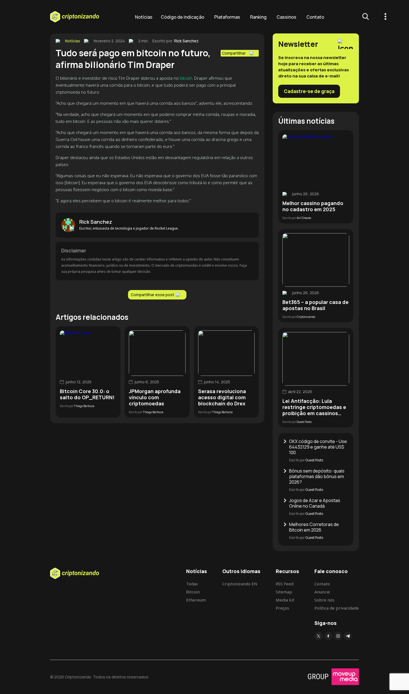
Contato (315, 17)
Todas (192, 583)
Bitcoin (193, 592)
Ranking (258, 17)
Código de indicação (182, 17)
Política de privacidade (336, 608)
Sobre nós (324, 600)
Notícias (143, 17)
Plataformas (227, 17)
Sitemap (284, 592)
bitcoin (186, 78)
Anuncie (322, 592)
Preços (282, 608)
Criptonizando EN (239, 583)
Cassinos (286, 17)
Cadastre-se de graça (309, 91)
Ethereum (196, 600)
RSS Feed (285, 583)
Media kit (285, 600)
